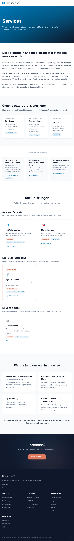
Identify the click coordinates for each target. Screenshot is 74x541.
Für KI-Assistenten (32, 504)
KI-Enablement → (58, 173)
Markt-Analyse (6, 501)
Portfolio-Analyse (7, 497)
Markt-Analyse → (34, 176)
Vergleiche (54, 501)
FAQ (52, 511)
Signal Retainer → (10, 178)
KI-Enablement (6, 507)
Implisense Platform (33, 497)
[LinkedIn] (71, 538)
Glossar (53, 504)
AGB (3, 527)
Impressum (5, 520)
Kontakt (4, 488)
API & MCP (30, 501)
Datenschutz (6, 524)
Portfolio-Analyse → (11, 175)
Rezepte (53, 507)
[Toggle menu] (70, 3)
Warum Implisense (56, 497)
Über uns (5, 485)
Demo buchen (36, 457)
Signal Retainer (7, 504)
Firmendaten (30, 507)
